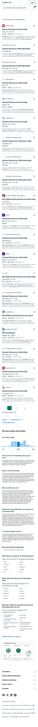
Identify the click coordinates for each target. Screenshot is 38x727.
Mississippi (6, 593)
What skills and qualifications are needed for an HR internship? (17, 510)
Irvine (21, 564)
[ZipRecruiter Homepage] (7, 2)
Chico (5, 566)
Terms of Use (24, 709)
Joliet (5, 571)
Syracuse (6, 569)
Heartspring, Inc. (10, 118)
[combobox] (18, 8)
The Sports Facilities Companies (14, 292)
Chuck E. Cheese (10, 25)
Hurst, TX (5, 85)
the (6, 273)
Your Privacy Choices (26, 705)
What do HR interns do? (10, 488)
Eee (21, 620)
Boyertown (22, 567)
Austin (21, 572)
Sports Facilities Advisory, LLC (13, 234)
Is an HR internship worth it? (12, 531)
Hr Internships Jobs (8, 422)
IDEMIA (7, 215)
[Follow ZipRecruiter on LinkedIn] (11, 695)
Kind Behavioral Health (11, 329)
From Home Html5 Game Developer (10, 627)
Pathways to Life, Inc (11, 45)
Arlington (22, 569)
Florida (5, 595)
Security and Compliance (30, 713)
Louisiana (22, 593)
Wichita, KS (6, 105)
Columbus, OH (7, 143)
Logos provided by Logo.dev (8, 701)
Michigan (22, 598)
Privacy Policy (5, 709)
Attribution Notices (6, 713)
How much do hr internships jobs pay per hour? (16, 456)
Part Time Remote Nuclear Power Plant (10, 619)
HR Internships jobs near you (11, 636)
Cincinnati (6, 564)
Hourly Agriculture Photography (8, 615)
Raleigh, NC (6, 335)
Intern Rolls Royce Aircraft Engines (26, 629)
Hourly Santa (23, 615)
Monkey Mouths (10, 79)
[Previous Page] (3, 408)
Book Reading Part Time (25, 626)
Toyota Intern (23, 617)
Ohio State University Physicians (14, 137)
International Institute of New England (15, 195)
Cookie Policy (31, 709)
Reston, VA (5, 221)
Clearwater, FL (6, 240)
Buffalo (21, 562)
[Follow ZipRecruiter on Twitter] (7, 695)
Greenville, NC (6, 51)
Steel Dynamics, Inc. (11, 368)
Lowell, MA (5, 201)
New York (6, 588)
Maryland (6, 598)
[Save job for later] (34, 25)
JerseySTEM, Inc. (10, 312)
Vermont (22, 596)
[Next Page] (31, 408)
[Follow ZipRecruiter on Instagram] (15, 695)
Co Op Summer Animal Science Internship (25, 623)
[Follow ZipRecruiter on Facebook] (3, 695)
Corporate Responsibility (17, 713)
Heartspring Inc (9, 98)
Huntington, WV (7, 374)
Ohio (21, 588)
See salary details (8, 437)
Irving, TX (5, 32)
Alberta (21, 591)
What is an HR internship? (11, 470)
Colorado (6, 591)
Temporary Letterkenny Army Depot (11, 623)
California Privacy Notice (14, 709)
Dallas (5, 562)
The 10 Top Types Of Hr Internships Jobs (13, 550)
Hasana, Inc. (9, 387)
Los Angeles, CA (7, 393)
